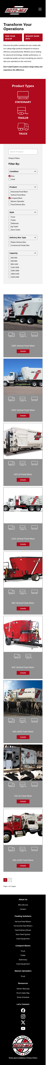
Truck (23, 951)
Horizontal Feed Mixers (23, 926)
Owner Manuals (23, 988)
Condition (14, 171)
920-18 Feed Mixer (23, 474)
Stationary (23, 959)
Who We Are (23, 905)
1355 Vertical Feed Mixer (23, 346)
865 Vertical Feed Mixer (23, 603)
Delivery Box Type (18, 237)
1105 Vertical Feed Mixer (23, 539)
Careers (23, 909)
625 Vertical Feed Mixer (23, 667)
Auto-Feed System (23, 934)
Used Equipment (23, 938)
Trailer (23, 955)
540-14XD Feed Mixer (23, 860)
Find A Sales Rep (23, 993)
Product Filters (14, 158)
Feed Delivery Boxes (23, 930)
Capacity (14, 253)
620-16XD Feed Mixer (23, 731)
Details (23, 351)
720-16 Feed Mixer (23, 796)
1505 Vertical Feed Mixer (23, 410)
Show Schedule (23, 997)
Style (12, 212)
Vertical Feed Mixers (23, 921)
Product (13, 187)
